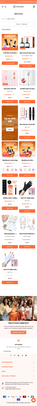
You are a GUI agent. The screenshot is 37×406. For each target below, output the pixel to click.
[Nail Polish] (16, 169)
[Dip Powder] (12, 169)
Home (3, 19)
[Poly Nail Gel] (3, 169)
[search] (5, 6)
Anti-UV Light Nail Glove (27, 198)
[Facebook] (11, 355)
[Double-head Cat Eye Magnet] (27, 78)
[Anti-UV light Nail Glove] (10, 259)
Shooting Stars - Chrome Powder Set (10, 234)
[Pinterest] (15, 355)
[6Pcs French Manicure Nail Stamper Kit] (27, 223)
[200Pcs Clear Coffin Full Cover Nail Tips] (10, 187)
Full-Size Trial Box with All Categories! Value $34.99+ (10, 53)
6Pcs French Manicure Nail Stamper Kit (27, 234)
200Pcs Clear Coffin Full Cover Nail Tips (10, 198)
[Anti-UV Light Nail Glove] (27, 187)
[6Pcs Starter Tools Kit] (27, 113)
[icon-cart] (33, 6)
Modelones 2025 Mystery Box (27, 160)
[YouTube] (26, 355)
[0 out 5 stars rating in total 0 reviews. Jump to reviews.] (10, 275)
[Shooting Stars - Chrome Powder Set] (10, 223)
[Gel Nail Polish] (7, 169)
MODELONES (15, 403)
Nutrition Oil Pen (10, 89)
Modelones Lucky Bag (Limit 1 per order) (9, 160)
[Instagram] (18, 355)
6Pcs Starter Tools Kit (27, 124)
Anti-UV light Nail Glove (9, 269)
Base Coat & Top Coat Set (27, 53)
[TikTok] (22, 355)
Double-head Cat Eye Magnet (27, 89)
